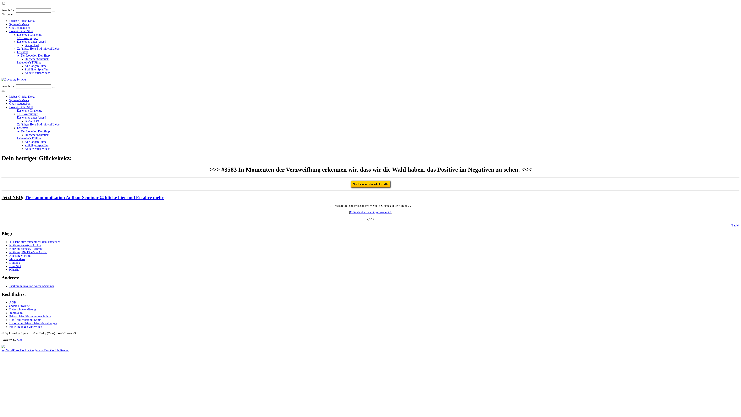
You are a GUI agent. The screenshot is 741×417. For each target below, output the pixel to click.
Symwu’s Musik (19, 24)
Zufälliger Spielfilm (36, 69)
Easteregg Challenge (29, 34)
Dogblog (14, 262)
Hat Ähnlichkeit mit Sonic (25, 319)
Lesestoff (22, 52)
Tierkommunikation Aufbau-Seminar (31, 286)
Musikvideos (17, 259)
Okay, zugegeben (19, 27)
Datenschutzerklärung (22, 309)
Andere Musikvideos (37, 73)
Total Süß (15, 266)
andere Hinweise (19, 306)
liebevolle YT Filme (29, 62)
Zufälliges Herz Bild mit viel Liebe (38, 48)
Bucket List (32, 45)
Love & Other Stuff (21, 31)
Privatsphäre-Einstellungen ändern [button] (30, 316)
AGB (12, 302)
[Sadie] (735, 225)
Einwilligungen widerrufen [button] (25, 326)
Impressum (16, 312)
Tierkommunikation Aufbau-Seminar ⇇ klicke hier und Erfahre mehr (94, 197)
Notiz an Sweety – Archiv (25, 245)
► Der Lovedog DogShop (33, 55)
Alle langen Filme (36, 66)
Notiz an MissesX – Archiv (25, 248)
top (4, 350)
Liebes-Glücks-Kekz (22, 20)
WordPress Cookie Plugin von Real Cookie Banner (37, 350)
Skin (20, 340)
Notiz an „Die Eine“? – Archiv (28, 252)
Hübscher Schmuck (37, 59)
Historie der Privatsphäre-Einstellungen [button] (33, 323)
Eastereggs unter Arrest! (31, 41)
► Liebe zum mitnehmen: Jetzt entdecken (34, 241)
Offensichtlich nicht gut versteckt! (370, 212)
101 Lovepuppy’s (27, 38)
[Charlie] (14, 269)
